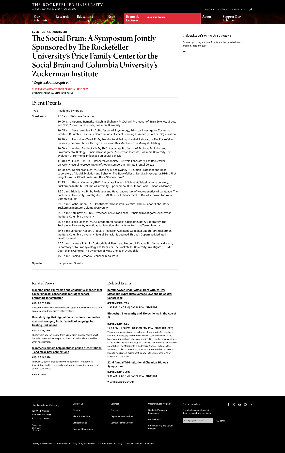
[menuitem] (43, 17)
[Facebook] (228, 404)
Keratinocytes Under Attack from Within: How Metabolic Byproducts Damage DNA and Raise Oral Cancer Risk (139, 293)
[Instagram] (245, 404)
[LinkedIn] (251, 404)
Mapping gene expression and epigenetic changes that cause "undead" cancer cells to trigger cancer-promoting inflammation (67, 293)
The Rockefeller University (46, 405)
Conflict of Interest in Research (139, 443)
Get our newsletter (192, 404)
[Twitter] (233, 404)
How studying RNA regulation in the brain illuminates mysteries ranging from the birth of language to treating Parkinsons (66, 321)
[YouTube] (239, 404)
